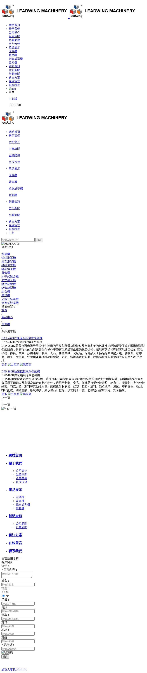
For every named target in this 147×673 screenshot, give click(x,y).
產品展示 (14, 47)
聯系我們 (14, 85)
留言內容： (9, 569)
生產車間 (14, 36)
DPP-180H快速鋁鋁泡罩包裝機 (20, 371)
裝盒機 (13, 55)
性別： (5, 588)
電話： (5, 607)
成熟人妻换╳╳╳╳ (14, 669)
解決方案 (14, 77)
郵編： (5, 637)
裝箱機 (13, 62)
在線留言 (14, 81)
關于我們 (14, 28)
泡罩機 (13, 51)
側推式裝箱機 (10, 302)
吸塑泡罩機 (8, 268)
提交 (5, 656)
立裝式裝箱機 (10, 299)
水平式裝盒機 (10, 276)
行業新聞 (14, 73)
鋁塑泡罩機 (8, 261)
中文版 (13, 98)
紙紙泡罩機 (8, 265)
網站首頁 (14, 24)
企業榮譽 (14, 40)
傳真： (5, 614)
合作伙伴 (14, 43)
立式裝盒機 (8, 280)
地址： (5, 629)
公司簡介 (14, 32)
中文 (11, 232)
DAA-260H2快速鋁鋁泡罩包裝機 (21, 338)
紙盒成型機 (16, 58)
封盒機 (5, 291)
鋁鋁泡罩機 (8, 257)
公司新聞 (14, 70)
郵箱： (5, 622)
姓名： (5, 580)
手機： (5, 599)
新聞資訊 (14, 66)
